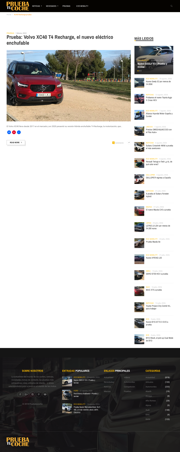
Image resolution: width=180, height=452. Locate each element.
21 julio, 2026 (164, 255)
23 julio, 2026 (164, 239)
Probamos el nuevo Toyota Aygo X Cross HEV (159, 99)
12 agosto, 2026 (161, 94)
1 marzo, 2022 (21, 33)
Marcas (107, 391)
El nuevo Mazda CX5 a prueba (158, 209)
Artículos (149, 382)
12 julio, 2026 (160, 303)
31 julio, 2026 (160, 191)
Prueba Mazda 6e (153, 241)
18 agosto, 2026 (165, 78)
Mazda (149, 207)
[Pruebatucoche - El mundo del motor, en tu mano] (18, 6)
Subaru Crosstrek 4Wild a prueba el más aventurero (159, 147)
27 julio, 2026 (159, 207)
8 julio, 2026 (155, 335)
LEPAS (148, 223)
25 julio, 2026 (158, 223)
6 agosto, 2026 (161, 143)
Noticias (36, 6)
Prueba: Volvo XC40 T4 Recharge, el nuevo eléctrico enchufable (60, 40)
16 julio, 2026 (157, 287)
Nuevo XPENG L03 (154, 257)
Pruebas (66, 6)
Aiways (149, 396)
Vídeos (127, 377)
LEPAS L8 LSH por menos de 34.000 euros (158, 227)
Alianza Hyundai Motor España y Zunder (159, 115)
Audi (148, 410)
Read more (15, 142)
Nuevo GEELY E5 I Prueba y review (152, 65)
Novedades (51, 6)
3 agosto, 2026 (162, 175)
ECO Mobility (82, 6)
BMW (148, 419)
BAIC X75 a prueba (154, 289)
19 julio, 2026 (157, 271)
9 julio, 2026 (155, 319)
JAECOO (149, 127)
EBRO (148, 271)
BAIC (148, 287)
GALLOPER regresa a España (158, 177)
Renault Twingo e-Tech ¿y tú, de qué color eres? (159, 163)
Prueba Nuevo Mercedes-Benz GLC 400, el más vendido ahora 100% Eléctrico (87, 410)
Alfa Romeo (151, 400)
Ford (76, 390)
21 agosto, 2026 (86, 390)
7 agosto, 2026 (165, 111)
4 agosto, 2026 (165, 159)
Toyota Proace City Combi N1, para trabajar (158, 307)
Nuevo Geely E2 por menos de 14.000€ (158, 83)
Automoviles (129, 382)
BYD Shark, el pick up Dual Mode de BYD (159, 339)
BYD (147, 319)
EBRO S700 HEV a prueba (157, 273)
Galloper (150, 175)
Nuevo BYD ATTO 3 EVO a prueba (157, 323)
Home (9, 14)
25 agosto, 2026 (157, 60)
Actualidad (108, 377)
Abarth (148, 391)
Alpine (148, 405)
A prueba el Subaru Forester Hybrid (157, 195)
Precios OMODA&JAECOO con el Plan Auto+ (159, 131)
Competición (129, 386)
